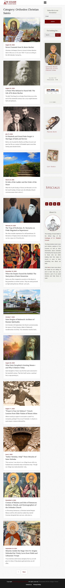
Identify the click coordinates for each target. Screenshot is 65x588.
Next (24, 572)
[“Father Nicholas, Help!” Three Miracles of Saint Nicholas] (21, 439)
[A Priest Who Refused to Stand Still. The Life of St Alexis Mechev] (21, 73)
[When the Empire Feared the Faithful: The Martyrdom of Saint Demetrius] (21, 256)
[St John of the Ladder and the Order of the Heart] (21, 164)
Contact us (29, 584)
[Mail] (55, 204)
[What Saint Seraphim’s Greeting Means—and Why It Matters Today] (21, 347)
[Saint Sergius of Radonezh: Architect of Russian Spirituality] (21, 302)
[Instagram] (47, 204)
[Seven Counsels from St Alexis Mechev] (21, 29)
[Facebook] (51, 204)
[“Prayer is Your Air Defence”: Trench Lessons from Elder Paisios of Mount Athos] (21, 393)
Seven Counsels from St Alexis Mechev (20, 47)
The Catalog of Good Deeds (20, 581)
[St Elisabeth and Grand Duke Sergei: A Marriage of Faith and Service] (21, 119)
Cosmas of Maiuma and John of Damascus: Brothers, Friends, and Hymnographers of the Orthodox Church (21, 505)
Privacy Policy (37, 584)
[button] (50, 102)
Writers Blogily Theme (52, 581)
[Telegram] (59, 204)
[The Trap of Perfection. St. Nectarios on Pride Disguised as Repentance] (21, 210)
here (49, 267)
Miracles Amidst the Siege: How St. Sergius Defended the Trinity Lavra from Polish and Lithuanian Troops (21, 553)
